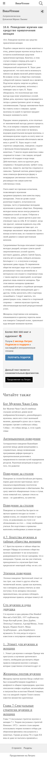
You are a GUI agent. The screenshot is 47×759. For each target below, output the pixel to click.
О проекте (17, 748)
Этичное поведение (17, 573)
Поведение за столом (18, 473)
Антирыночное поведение (22, 438)
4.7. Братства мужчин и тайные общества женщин (22, 539)
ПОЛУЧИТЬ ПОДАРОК (19, 357)
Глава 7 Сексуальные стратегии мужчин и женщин (18, 709)
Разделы (28, 748)
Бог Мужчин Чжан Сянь (20, 403)
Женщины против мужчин (22, 674)
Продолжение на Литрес (19, 379)
